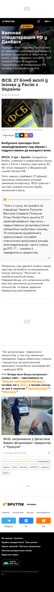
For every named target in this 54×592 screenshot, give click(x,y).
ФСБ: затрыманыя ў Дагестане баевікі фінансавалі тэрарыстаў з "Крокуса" (27, 443)
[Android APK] (10, 563)
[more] (49, 258)
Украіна (6, 467)
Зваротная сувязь (10, 554)
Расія (15, 467)
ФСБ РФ (34, 467)
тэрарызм (45, 467)
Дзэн (23, 385)
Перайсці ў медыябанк (33, 130)
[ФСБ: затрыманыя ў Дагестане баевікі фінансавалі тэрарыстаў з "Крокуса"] (27, 416)
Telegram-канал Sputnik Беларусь (23, 381)
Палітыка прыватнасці (29, 546)
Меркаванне (43, 512)
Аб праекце (7, 538)
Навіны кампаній (10, 546)
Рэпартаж (18, 512)
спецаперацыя (43, 461)
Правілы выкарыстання (13, 542)
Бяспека (23, 467)
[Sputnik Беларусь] (9, 22)
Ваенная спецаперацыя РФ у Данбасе (18, 461)
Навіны (6, 473)
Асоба (30, 512)
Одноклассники (37, 388)
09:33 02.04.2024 (10, 95)
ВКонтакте (9, 392)
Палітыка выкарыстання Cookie (17, 550)
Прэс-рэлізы (31, 542)
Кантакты (18, 538)
